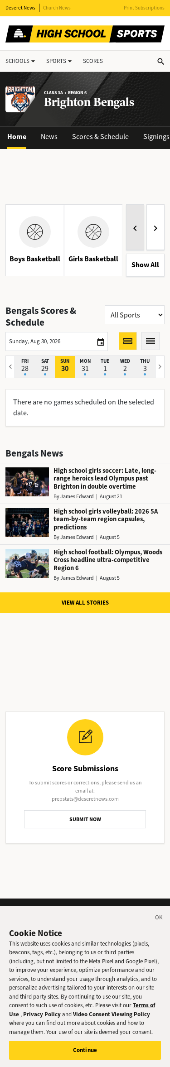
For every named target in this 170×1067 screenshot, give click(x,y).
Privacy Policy (42, 1014)
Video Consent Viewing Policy (111, 1014)
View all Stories (85, 602)
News (49, 136)
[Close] (159, 919)
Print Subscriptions (144, 8)
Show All (145, 264)
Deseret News (20, 8)
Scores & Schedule (100, 136)
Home (16, 136)
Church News (57, 8)
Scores (93, 61)
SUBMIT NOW (85, 819)
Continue (85, 1050)
